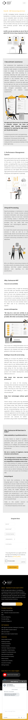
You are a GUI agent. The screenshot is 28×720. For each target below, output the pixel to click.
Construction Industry (6, 660)
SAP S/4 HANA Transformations (9, 629)
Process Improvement (7, 610)
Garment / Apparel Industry (8, 648)
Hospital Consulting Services (8, 652)
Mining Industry (5, 665)
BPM (2, 615)
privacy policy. (17, 556)
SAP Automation (5, 631)
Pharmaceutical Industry (7, 656)
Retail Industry (5, 658)
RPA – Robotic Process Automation (10, 612)
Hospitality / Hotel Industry (8, 650)
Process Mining (5, 619)
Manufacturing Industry (7, 654)
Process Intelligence (6, 621)
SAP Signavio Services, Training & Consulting (12, 627)
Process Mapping (5, 617)
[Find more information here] (14, 699)
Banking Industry (5, 641)
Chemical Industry (6, 643)
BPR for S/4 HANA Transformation (9, 634)
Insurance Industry (6, 663)
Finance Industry (5, 646)
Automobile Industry (6, 639)
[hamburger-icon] (24, 3)
